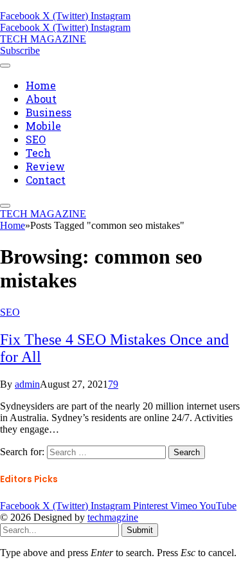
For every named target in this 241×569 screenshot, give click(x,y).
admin (27, 384)
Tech (38, 152)
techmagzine (112, 517)
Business (48, 112)
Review (45, 166)
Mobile (43, 125)
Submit (140, 530)
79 (113, 384)
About (41, 98)
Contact (46, 179)
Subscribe (20, 50)
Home (41, 85)
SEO (36, 139)
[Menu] (5, 66)
